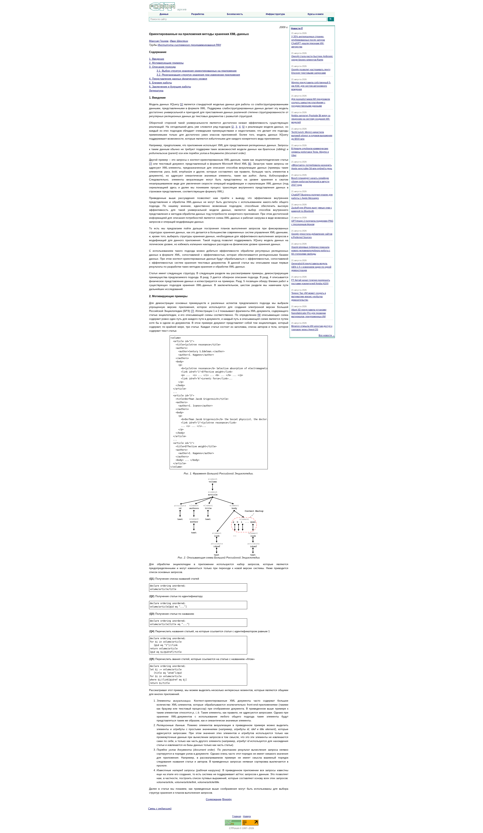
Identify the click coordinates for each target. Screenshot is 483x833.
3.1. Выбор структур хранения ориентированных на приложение (197, 70)
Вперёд (227, 799)
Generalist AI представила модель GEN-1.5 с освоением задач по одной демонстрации (311, 267)
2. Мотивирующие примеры (166, 62)
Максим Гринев (158, 40)
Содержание (214, 799)
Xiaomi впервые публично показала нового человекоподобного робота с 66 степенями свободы (310, 250)
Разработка (197, 14)
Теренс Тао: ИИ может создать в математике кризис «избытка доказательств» (308, 296)
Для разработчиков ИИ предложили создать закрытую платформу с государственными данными (310, 102)
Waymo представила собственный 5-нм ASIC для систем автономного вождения (311, 86)
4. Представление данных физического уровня (178, 78)
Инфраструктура (275, 14)
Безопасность (235, 14)
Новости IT (297, 28)
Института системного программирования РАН (189, 44)
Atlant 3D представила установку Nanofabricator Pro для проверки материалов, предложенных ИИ (308, 313)
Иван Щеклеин (179, 40)
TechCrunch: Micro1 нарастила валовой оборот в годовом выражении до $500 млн (311, 135)
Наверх (247, 816)
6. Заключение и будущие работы (170, 86)
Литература (156, 90)
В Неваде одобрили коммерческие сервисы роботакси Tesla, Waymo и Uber (310, 152)
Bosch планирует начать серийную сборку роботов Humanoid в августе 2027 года (310, 181)
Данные (164, 14)
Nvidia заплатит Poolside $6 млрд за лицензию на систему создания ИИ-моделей (310, 119)
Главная (236, 816)
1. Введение (156, 58)
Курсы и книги (315, 14)
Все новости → (327, 335)
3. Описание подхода (162, 66)
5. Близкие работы (160, 82)
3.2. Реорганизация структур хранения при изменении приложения (198, 74)
